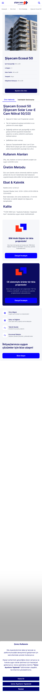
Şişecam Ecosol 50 (35, 9)
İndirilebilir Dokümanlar (26, 100)
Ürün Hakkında (9, 99)
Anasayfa (4, 9)
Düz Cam (13, 9)
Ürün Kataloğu (23, 9)
